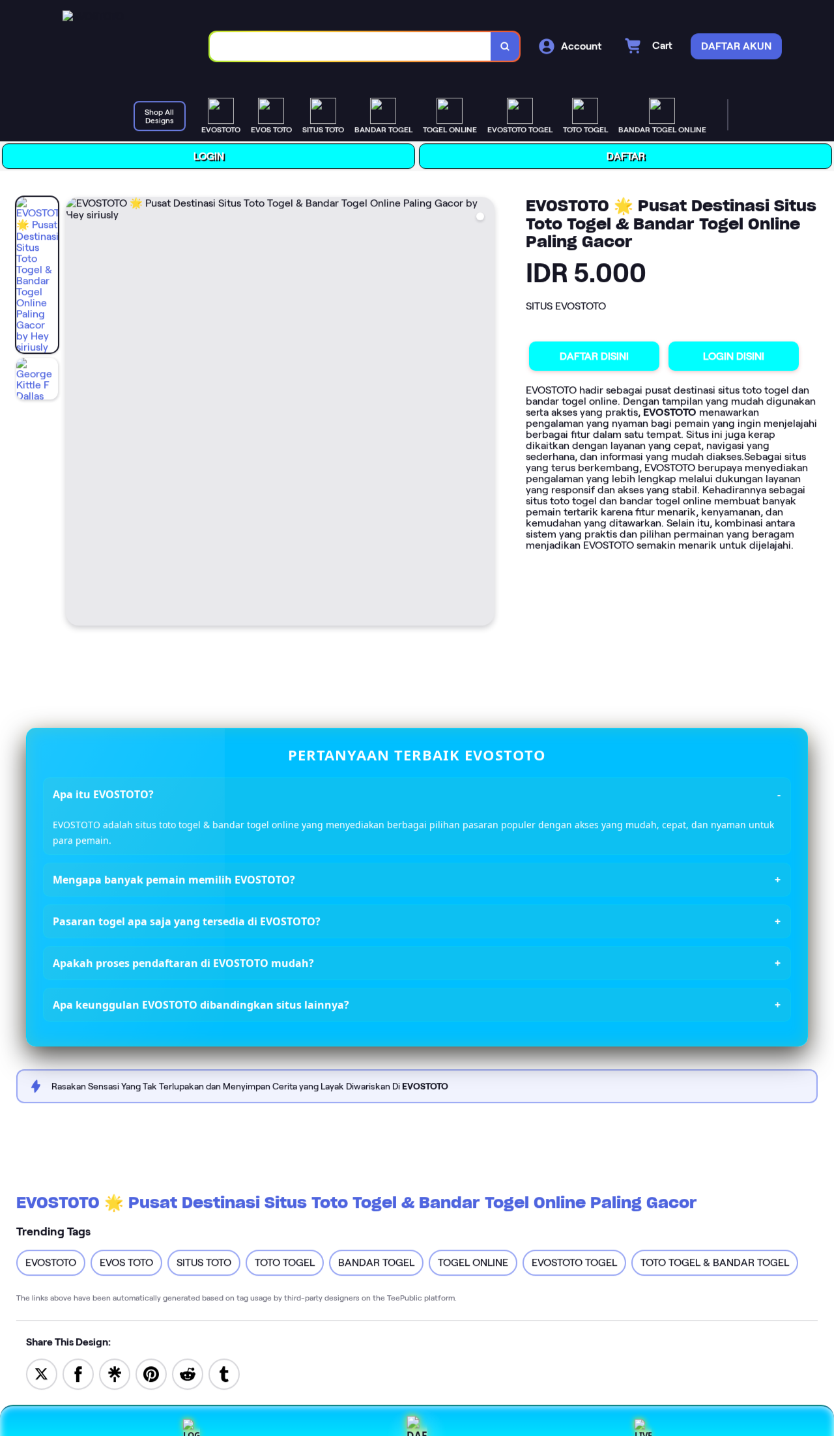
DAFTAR (624, 156)
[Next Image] (483, 413)
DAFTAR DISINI (593, 356)
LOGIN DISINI (733, 356)
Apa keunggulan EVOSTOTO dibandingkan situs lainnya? (201, 1005)
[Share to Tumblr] (224, 1373)
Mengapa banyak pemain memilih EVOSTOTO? (174, 880)
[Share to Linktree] (114, 1373)
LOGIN (207, 156)
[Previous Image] (75, 414)
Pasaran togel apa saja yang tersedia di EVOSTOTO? (187, 922)
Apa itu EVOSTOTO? (102, 794)
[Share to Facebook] (78, 1373)
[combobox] (350, 46)
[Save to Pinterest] (151, 1373)
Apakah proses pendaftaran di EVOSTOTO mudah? (183, 963)
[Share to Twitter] (41, 1373)
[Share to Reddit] (187, 1373)
